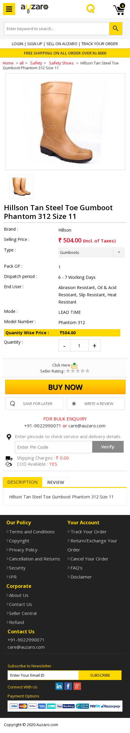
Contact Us (20, 604)
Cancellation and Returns (34, 559)
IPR (13, 577)
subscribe (100, 675)
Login (17, 43)
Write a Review (98, 403)
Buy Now (65, 387)
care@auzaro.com (87, 426)
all (21, 63)
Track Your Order (99, 43)
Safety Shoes (61, 63)
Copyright (19, 541)
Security (17, 568)
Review (55, 482)
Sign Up (34, 43)
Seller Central (23, 613)
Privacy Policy (23, 550)
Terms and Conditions (32, 532)
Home (8, 63)
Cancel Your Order (89, 559)
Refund (16, 622)
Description (22, 482)
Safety (36, 63)
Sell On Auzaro (61, 43)
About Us (18, 595)
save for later (37, 403)
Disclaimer (81, 577)
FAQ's (76, 568)
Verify (107, 447)
